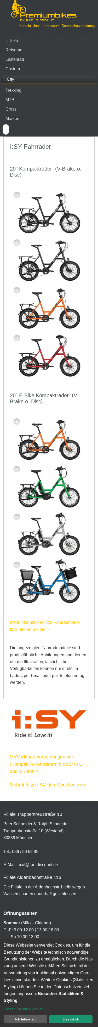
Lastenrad (14, 59)
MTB (9, 99)
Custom (12, 69)
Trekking (13, 90)
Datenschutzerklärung (78, 26)
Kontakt (25, 26)
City (10, 79)
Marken (12, 118)
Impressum (51, 26)
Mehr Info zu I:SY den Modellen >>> (47, 785)
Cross (10, 109)
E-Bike (11, 40)
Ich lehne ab (25, 1019)
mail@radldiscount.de (38, 864)
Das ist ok (71, 1019)
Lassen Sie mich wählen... (25, 1009)
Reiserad (13, 50)
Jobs (37, 26)
